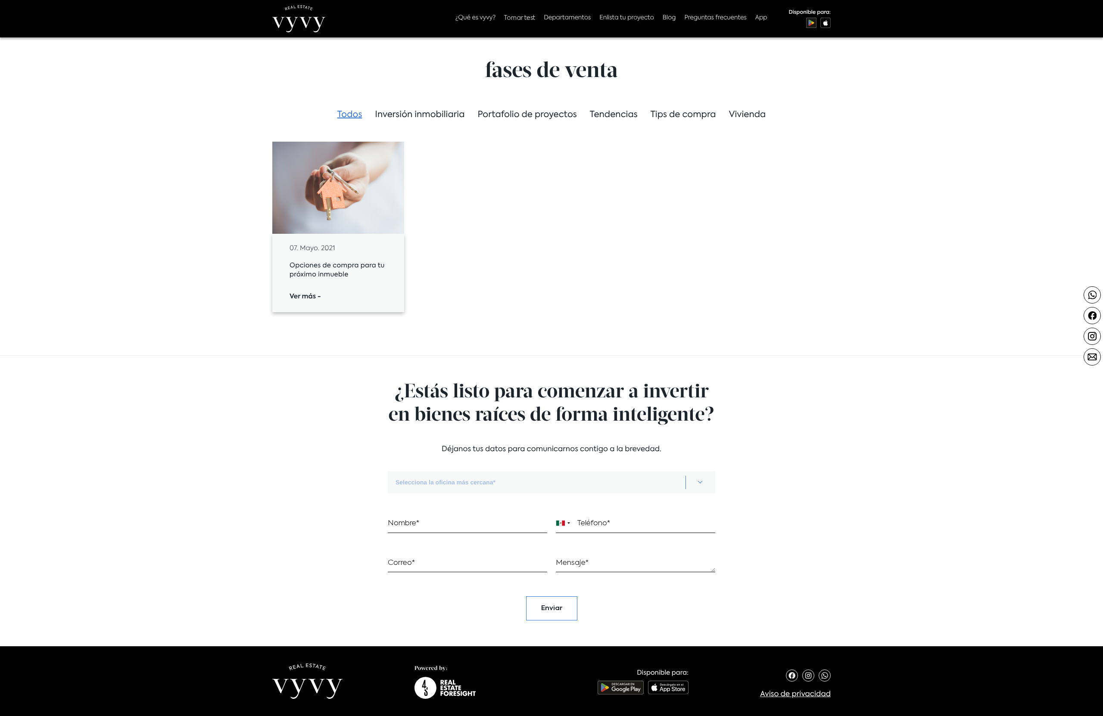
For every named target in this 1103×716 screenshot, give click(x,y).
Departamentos (567, 18)
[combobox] (551, 482)
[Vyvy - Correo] (1092, 357)
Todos (349, 115)
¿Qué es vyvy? (475, 18)
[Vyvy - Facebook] (1092, 315)
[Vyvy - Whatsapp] (1092, 295)
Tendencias (614, 115)
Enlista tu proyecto (626, 18)
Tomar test (519, 18)
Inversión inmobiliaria (419, 115)
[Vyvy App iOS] (825, 23)
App (761, 18)
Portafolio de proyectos (526, 115)
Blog (669, 18)
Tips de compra (683, 115)
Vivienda (747, 115)
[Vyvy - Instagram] (1092, 336)
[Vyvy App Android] (811, 23)
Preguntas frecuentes (715, 18)
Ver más (305, 297)
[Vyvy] (298, 18)
